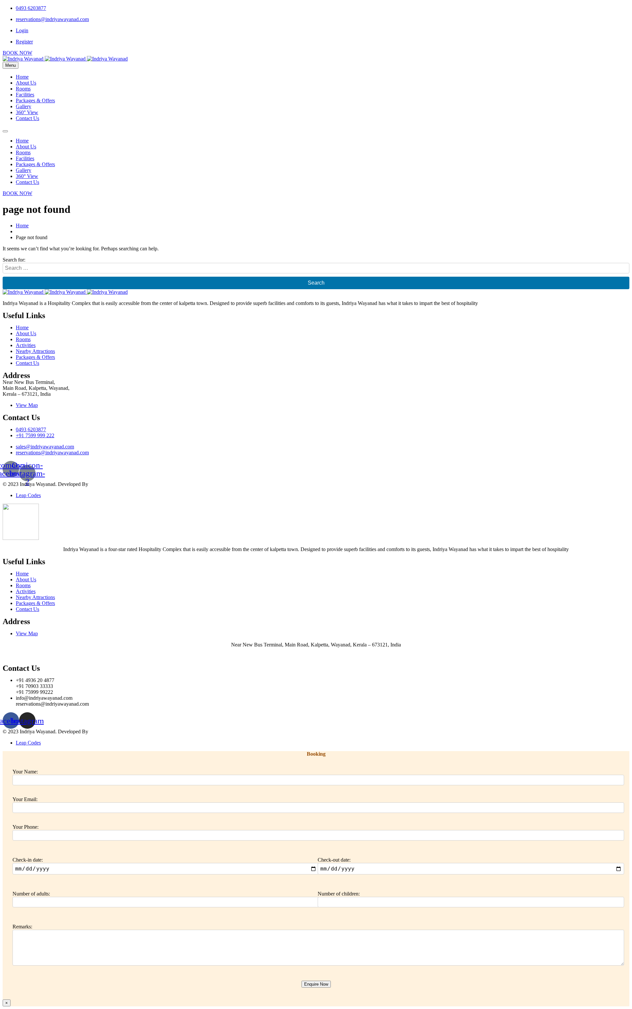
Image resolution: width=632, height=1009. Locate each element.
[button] (17, 53)
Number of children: (339, 893)
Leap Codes (28, 495)
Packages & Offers (35, 100)
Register (24, 41)
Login (22, 30)
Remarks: (22, 926)
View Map (27, 405)
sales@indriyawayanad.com (45, 446)
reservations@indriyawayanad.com (52, 19)
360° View (27, 112)
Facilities (25, 94)
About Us (26, 83)
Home (22, 77)
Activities (26, 345)
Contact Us (27, 118)
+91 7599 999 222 (35, 435)
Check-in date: (28, 860)
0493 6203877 (31, 8)
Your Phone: (26, 827)
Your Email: (25, 799)
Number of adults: (31, 893)
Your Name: (25, 771)
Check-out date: (334, 860)
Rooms (23, 88)
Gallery (23, 106)
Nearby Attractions (35, 351)
